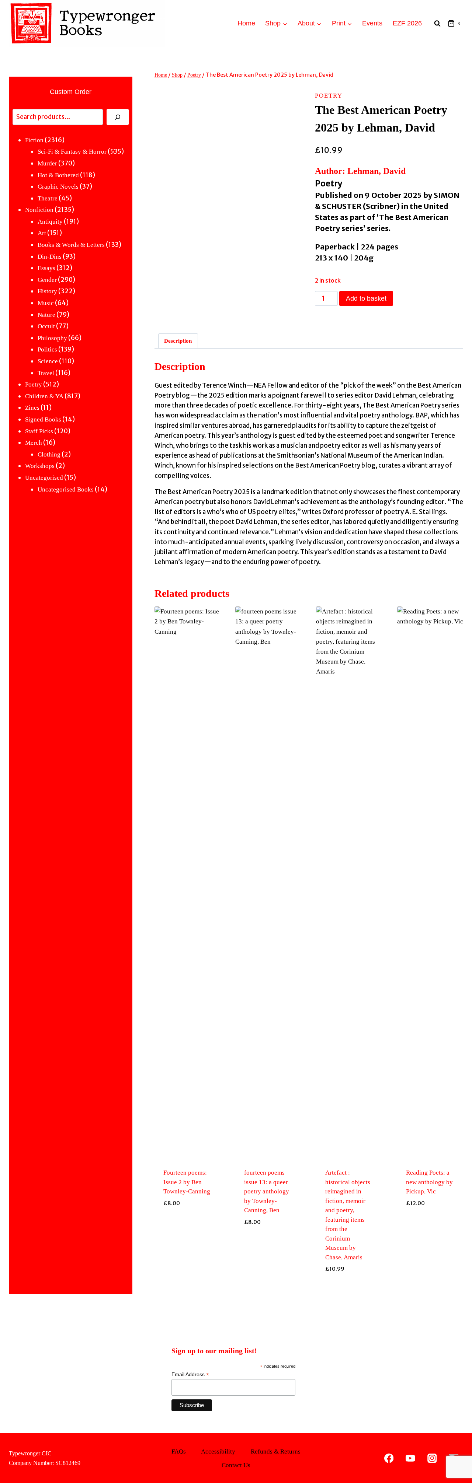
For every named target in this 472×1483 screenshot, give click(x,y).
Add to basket (366, 298)
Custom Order (70, 91)
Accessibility (218, 1451)
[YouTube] (410, 1458)
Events (372, 23)
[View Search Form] (437, 23)
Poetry (329, 95)
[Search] (118, 117)
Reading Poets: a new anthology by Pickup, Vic (429, 1182)
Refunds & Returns (276, 1451)
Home (246, 23)
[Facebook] (388, 1458)
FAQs (178, 1451)
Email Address (190, 1374)
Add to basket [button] (187, 1285)
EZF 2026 (407, 23)
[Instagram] (432, 1458)
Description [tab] (178, 340)
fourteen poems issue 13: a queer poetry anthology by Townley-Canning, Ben (266, 1191)
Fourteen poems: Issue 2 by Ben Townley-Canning (186, 1182)
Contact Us (236, 1465)
